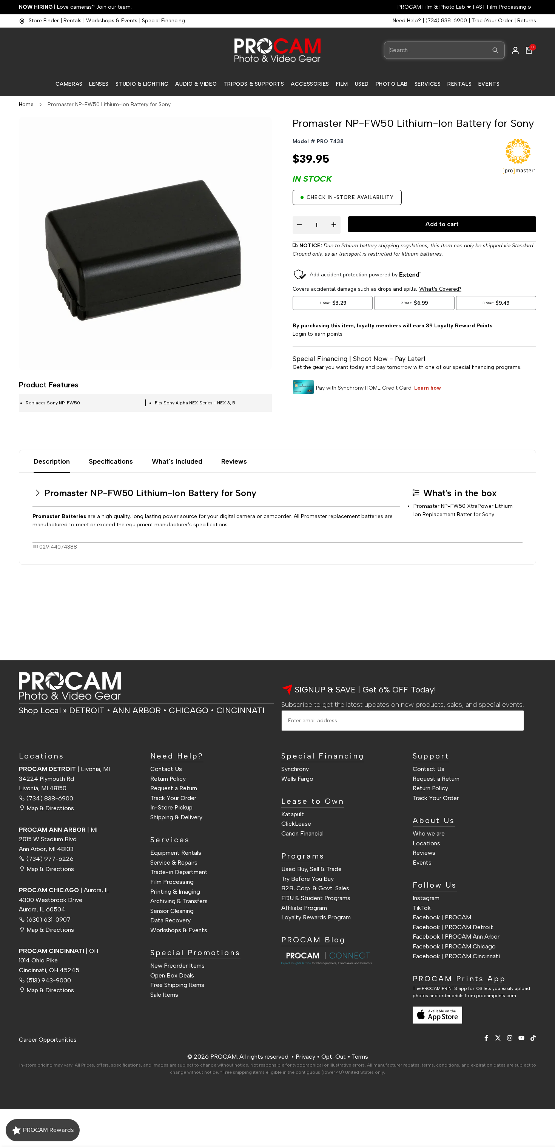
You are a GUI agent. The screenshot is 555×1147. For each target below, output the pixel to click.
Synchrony (295, 768)
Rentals (72, 20)
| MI (58, 829)
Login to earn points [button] (317, 334)
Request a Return (173, 788)
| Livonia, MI (64, 768)
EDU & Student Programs (315, 898)
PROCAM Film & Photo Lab (432, 7)
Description (52, 461)
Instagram (426, 898)
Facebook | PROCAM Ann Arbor (456, 936)
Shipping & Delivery (176, 817)
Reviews (234, 461)
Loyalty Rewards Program (316, 917)
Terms (360, 1056)
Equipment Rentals (175, 852)
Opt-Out (333, 1056)
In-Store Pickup (171, 807)
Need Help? (407, 20)
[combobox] (444, 50)
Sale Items (164, 994)
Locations (426, 843)
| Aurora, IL (64, 890)
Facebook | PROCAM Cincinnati (456, 956)
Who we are (429, 833)
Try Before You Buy (307, 878)
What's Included (177, 461)
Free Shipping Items (177, 984)
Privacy (305, 1056)
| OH (58, 950)
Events (422, 862)
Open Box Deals (172, 975)
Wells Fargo (297, 778)
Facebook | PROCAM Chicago (454, 946)
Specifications (111, 461)
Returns (526, 20)
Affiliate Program (304, 907)
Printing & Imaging (175, 891)
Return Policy (168, 778)
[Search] (495, 50)
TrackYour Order (492, 20)
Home (26, 104)
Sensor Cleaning (172, 910)
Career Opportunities (48, 1039)
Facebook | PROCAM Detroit (453, 927)
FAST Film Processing (499, 7)
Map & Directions (50, 808)
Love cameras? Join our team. (75, 7)
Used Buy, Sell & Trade (311, 869)
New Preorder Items (177, 965)
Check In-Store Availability (350, 197)
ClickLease (296, 823)
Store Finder (44, 20)
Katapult (292, 814)
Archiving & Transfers (179, 901)
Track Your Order (173, 798)
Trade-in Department (179, 872)
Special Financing (163, 20)
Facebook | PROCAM (442, 917)
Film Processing (172, 881)
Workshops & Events (111, 20)
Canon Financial (302, 833)
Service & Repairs (173, 862)
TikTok (422, 907)
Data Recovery (170, 920)
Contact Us (166, 768)
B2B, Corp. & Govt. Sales (315, 888)
